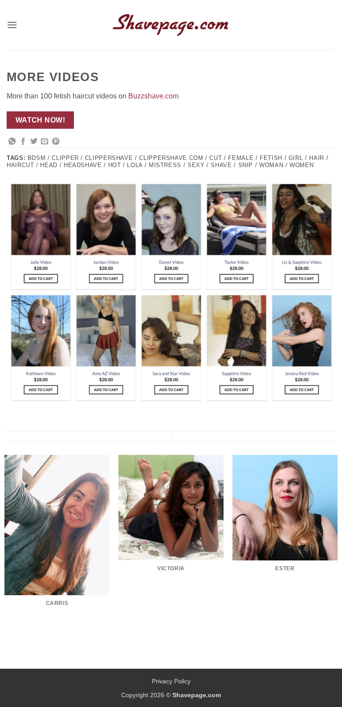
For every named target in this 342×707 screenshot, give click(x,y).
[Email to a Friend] (44, 142)
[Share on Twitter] (33, 142)
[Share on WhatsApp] (12, 142)
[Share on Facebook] (23, 142)
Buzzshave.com (153, 96)
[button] (12, 25)
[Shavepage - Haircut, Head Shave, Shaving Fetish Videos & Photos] (171, 25)
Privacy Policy (171, 681)
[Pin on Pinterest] (55, 142)
